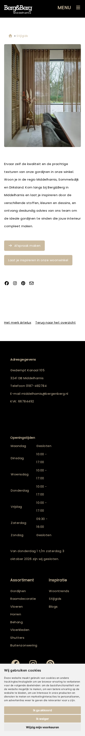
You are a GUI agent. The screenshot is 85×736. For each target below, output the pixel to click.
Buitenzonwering (23, 645)
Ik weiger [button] (42, 718)
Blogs (53, 606)
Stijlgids (55, 598)
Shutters (17, 637)
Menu (64, 7)
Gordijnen (18, 591)
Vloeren (16, 606)
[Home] (10, 36)
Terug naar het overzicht (55, 322)
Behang (16, 622)
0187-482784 (36, 386)
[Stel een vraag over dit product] (33, 284)
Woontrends (59, 591)
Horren (15, 614)
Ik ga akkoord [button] (42, 710)
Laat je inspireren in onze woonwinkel (38, 260)
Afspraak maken (27, 245)
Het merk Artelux (17, 322)
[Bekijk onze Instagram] (16, 284)
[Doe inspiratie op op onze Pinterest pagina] (25, 284)
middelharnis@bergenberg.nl (44, 393)
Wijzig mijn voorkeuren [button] (42, 727)
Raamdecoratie (23, 598)
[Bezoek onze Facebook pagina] (8, 284)
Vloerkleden (20, 630)
